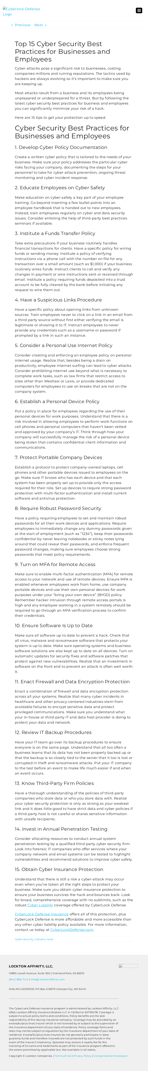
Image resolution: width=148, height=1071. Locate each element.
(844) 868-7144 (19, 979)
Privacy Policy (82, 1055)
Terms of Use (63, 1055)
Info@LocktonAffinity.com (48, 979)
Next (38, 25)
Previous (22, 25)
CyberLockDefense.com (71, 930)
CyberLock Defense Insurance (42, 914)
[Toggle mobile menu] (139, 10)
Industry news (44, 939)
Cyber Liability (40, 905)
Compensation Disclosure (111, 1055)
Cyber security (24, 939)
